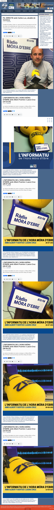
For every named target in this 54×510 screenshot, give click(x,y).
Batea (28, 416)
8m (19, 499)
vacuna (9, 257)
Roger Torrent (23, 420)
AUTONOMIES (5, 171)
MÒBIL (30, 172)
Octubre (17, 255)
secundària (9, 174)
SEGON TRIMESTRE (27, 255)
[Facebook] (50, 8)
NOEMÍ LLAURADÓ (20, 338)
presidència (32, 173)
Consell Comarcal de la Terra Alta (14, 335)
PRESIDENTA (9, 339)
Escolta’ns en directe (18, 0)
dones (4, 419)
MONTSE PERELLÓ (31, 501)
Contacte (10, 0)
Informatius (10, 11)
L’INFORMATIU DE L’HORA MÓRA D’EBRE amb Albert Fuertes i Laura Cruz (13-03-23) (19, 429)
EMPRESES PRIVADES (11, 254)
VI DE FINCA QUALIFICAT (16, 174)
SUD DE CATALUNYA (16, 339)
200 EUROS (24, 170)
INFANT (20, 172)
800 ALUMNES (16, 499)
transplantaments (21, 421)
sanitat (4, 92)
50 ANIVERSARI (25, 252)
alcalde (19, 90)
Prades (28, 173)
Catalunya (13, 253)
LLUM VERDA (17, 501)
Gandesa (17, 91)
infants (7, 255)
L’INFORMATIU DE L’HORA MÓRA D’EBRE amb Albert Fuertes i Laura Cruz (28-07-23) (19, 182)
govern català (32, 500)
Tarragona (33, 255)
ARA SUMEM (22, 499)
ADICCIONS (24, 416)
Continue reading (8, 29)
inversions (25, 91)
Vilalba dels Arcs (15, 257)
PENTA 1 (32, 338)
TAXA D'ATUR (5, 257)
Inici (4, 11)
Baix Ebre (28, 499)
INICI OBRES (11, 420)
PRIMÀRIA (5, 174)
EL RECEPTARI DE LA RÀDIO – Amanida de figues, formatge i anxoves (46, 44)
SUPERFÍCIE (23, 339)
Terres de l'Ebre (15, 421)
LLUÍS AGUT (5, 338)
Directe (25, 11)
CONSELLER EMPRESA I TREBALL (18, 418)
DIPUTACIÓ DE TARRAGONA (26, 335)
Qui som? (35, 0)
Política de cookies (27, 0)
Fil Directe (8, 90)
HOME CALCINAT (24, 419)
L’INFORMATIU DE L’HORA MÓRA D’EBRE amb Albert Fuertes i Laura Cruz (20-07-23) (19, 264)
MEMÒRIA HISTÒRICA (12, 338)
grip (29, 254)
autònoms (24, 334)
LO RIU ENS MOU (24, 501)
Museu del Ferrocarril (9, 173)
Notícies (12, 170)
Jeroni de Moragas (12, 255)
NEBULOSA (16, 173)
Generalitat (34, 171)
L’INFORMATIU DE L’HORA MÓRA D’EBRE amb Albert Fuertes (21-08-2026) (45, 34)
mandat (29, 91)
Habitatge (21, 91)
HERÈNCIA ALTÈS (13, 172)
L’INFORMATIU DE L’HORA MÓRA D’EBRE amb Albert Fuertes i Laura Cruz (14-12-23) (19, 100)
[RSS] (48, 8)
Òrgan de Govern (27, 338)
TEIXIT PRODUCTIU (29, 339)
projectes (21, 255)
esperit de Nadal (16, 171)
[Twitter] (52, 8)
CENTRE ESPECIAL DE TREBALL (21, 253)
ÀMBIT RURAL (24, 90)
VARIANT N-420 (9, 92)
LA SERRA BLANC (25, 172)
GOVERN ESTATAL (6, 172)
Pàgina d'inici (3, 0)
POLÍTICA (32, 91)
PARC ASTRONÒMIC (23, 173)
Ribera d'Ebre (5, 502)
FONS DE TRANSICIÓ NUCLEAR (9, 91)
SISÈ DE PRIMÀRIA (12, 502)
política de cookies (10, 507)
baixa (10, 253)
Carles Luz (29, 90)
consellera (11, 171)
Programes (18, 11)
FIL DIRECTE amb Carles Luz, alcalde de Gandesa (19, 19)
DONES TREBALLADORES (12, 500)
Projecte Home (17, 420)
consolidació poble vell (29, 418)
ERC (33, 335)
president (4, 339)
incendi (7, 420)
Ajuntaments (29, 170)
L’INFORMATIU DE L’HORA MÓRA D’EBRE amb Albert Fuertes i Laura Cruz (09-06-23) (19, 346)
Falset (7, 419)
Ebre (29, 253)
